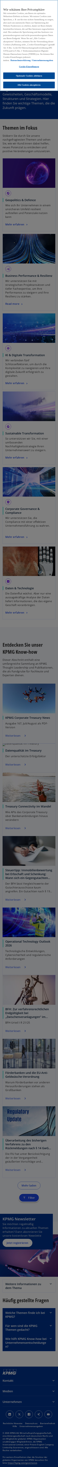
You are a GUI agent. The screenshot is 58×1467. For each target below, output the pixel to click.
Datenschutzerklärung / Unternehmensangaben (31, 60)
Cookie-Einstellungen (29, 66)
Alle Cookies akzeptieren (28, 85)
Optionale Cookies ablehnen (29, 76)
